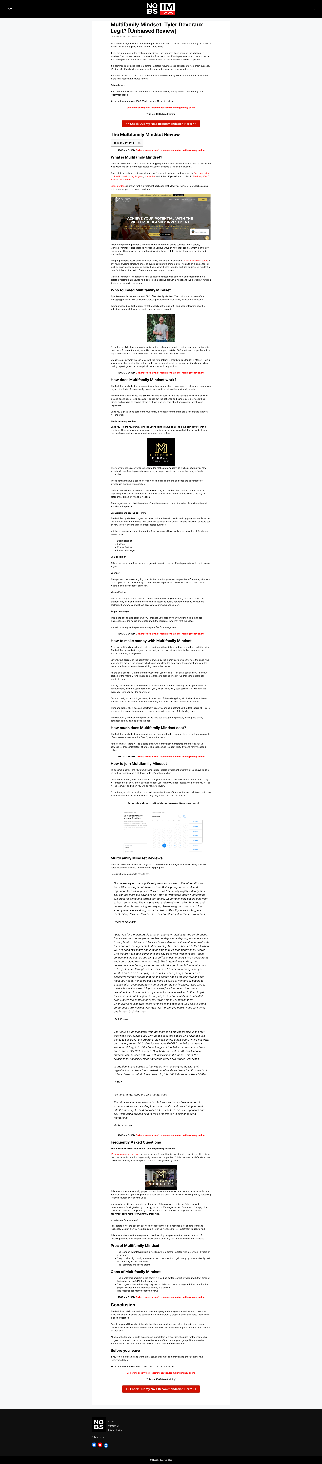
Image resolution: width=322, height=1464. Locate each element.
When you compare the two (124, 1154)
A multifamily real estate (196, 260)
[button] (138, 143)
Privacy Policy (115, 1430)
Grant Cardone (118, 186)
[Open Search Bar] (313, 9)
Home (10, 9)
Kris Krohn (150, 176)
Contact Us (113, 1426)
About (111, 1421)
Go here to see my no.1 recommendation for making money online (170, 150)
